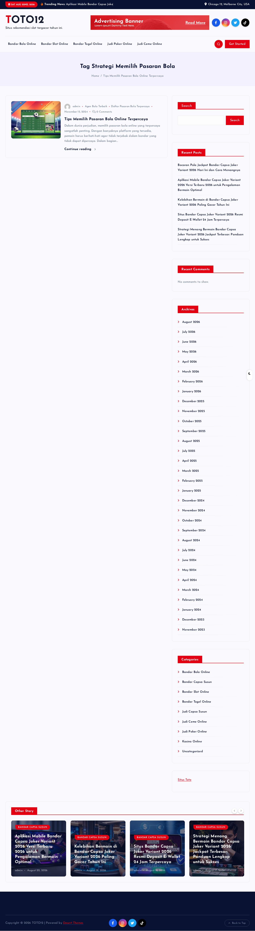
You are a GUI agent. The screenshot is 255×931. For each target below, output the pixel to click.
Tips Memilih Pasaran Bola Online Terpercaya (133, 76)
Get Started (237, 44)
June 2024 (189, 560)
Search (186, 105)
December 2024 (193, 500)
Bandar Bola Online (22, 44)
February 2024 (192, 599)
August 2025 (191, 441)
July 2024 (188, 550)
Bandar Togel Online (87, 44)
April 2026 (189, 361)
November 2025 (193, 411)
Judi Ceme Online (149, 44)
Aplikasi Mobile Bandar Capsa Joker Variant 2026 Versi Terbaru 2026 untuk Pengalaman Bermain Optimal (209, 185)
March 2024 (190, 590)
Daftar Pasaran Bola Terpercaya (130, 106)
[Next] (241, 811)
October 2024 (192, 520)
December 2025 (193, 401)
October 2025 (191, 421)
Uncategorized (192, 751)
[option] (38, 849)
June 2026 (189, 341)
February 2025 (192, 480)
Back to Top (239, 923)
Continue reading (78, 149)
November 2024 (193, 510)
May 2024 (189, 570)
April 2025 (189, 460)
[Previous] (234, 811)
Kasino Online (192, 741)
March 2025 (190, 471)
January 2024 (191, 609)
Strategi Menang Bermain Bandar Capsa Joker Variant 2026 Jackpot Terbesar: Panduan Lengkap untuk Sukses (210, 234)
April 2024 (189, 580)
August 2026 (191, 322)
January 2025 (191, 490)
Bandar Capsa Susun (197, 682)
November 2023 (193, 629)
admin (76, 106)
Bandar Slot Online (54, 44)
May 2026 (189, 351)
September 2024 (193, 530)
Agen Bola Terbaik (96, 106)
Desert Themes (73, 922)
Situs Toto (184, 779)
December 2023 (193, 619)
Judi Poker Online (119, 44)
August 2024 (191, 540)
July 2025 (188, 451)
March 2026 (190, 371)
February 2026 (192, 381)
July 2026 (188, 331)
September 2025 (193, 431)
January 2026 (191, 391)
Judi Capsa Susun (194, 711)
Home (95, 76)
